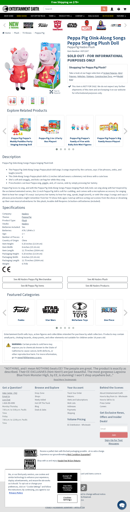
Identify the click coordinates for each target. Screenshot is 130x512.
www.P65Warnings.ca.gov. (29, 357)
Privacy (48, 507)
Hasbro (25, 213)
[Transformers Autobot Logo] (57, 25)
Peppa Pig (27, 217)
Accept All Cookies (67, 477)
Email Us (6, 396)
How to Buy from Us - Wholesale (113, 396)
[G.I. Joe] (115, 25)
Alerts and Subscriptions (77, 399)
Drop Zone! (8, 16)
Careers (103, 406)
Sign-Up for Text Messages (114, 442)
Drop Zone (39, 393)
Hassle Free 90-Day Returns (69, 460)
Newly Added (22, 16)
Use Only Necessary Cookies (67, 487)
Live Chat (6, 399)
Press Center (105, 403)
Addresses (71, 406)
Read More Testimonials (65, 379)
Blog (37, 406)
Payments (71, 409)
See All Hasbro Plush (98, 279)
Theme (51, 16)
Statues (90, 76)
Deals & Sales (93, 16)
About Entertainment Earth (111, 393)
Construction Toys (103, 76)
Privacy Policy (16, 493)
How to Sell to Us (107, 399)
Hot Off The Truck (38, 16)
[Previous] (4, 24)
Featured (120, 16)
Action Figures (110, 73)
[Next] (126, 24)
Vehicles (81, 76)
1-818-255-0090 (8, 403)
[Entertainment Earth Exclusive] (28, 25)
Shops (37, 396)
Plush (24, 220)
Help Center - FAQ (9, 393)
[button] (122, 505)
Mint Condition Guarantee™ (79, 454)
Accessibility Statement (62, 507)
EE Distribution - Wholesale (78, 424)
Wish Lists (71, 403)
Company (79, 16)
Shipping (71, 413)
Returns (70, 396)
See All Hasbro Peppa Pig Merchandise (32, 279)
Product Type (64, 16)
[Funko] (42, 25)
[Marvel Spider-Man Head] (86, 25)
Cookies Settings (67, 498)
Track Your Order (74, 393)
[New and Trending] (13, 25)
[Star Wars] (72, 25)
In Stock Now (108, 16)
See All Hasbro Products (97, 285)
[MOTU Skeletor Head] (101, 25)
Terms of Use (79, 507)
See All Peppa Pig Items (32, 285)
